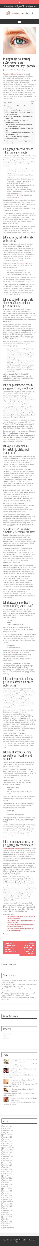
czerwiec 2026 (8, 1130)
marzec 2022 (7, 1191)
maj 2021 (6, 1212)
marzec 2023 (7, 1180)
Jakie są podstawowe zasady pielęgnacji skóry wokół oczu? (19, 117)
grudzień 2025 (7, 1143)
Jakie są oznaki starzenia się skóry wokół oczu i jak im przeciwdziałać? (19, 113)
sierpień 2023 (7, 1174)
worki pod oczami (15, 833)
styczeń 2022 (7, 1195)
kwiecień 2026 (7, 1135)
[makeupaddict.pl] (20, 13)
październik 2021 (8, 1202)
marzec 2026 (7, 1137)
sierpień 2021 (7, 1206)
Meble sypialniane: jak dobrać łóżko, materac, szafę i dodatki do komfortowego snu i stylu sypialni (21, 7)
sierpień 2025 (7, 1152)
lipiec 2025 (6, 1154)
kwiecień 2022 (7, 1189)
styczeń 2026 (7, 1141)
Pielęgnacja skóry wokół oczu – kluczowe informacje (17, 107)
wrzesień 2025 (8, 1150)
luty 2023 (6, 1182)
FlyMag (31, 1240)
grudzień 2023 (7, 1171)
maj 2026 (6, 1133)
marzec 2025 (7, 1163)
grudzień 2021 (7, 1197)
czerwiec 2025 (8, 1156)
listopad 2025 (7, 1145)
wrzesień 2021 (8, 1204)
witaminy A (14, 652)
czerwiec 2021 (8, 1210)
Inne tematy (7, 1034)
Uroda (6, 934)
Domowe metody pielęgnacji (12, 848)
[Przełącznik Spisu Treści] (31, 103)
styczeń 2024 (7, 1169)
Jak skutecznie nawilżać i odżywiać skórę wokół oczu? (19, 129)
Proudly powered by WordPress (14, 1240)
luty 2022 (6, 1193)
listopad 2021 (7, 1199)
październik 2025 (8, 1148)
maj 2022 (6, 1186)
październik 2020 (8, 1227)
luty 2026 (6, 1139)
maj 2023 (6, 1176)
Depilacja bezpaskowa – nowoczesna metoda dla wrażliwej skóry (11, 947)
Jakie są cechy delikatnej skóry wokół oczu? (18, 110)
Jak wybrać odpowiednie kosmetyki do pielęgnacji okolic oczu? (17, 121)
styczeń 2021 (7, 1221)
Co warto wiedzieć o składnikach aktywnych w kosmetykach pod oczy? (20, 125)
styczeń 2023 (7, 1184)
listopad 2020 (7, 1225)
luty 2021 (6, 1219)
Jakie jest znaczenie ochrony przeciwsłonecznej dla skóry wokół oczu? (19, 133)
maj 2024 (6, 1167)
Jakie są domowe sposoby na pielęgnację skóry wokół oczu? (19, 142)
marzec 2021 (7, 1217)
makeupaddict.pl (20, 70)
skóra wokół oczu (22, 263)
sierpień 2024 (7, 1165)
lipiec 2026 (6, 1128)
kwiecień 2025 (7, 1161)
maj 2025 (6, 1158)
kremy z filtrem (16, 195)
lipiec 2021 (6, 1208)
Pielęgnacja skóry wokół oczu (12, 74)
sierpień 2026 (7, 1126)
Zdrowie (6, 1038)
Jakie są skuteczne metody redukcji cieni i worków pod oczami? (18, 137)
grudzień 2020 (7, 1223)
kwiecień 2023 (7, 1178)
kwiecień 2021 (7, 1215)
